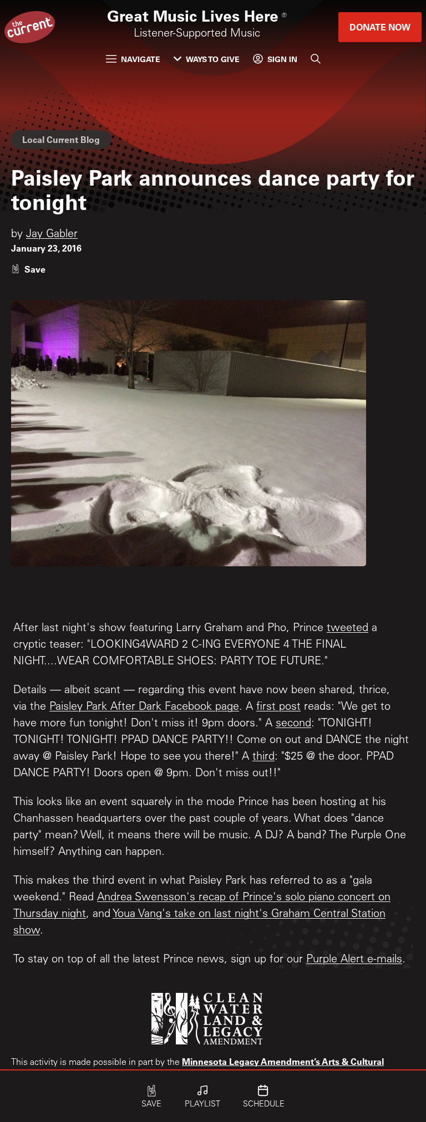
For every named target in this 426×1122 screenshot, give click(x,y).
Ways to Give (213, 59)
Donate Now (379, 27)
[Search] (315, 59)
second (293, 724)
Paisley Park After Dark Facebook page (144, 707)
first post (278, 707)
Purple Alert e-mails (354, 960)
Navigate (140, 59)
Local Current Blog (61, 139)
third (263, 757)
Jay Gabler (52, 234)
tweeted (347, 628)
